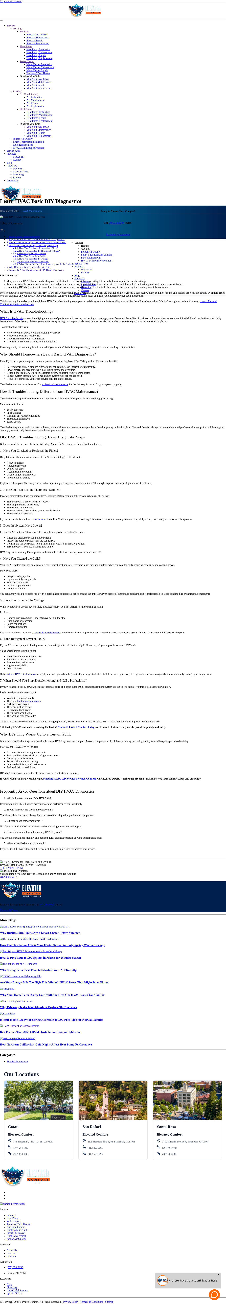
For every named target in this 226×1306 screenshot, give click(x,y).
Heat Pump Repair (36, 55)
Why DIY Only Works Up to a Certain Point (30, 267)
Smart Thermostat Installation (28, 141)
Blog (9, 162)
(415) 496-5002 (95, 1148)
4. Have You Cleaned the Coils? (31, 256)
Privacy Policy (70, 1301)
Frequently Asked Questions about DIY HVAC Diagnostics (36, 270)
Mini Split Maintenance (38, 82)
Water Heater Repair (37, 70)
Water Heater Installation (39, 64)
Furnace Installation (36, 34)
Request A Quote (9, 910)
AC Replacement (35, 106)
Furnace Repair (34, 40)
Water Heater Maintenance (40, 67)
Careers (17, 177)
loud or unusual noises (29, 701)
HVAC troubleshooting (12, 318)
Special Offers (20, 171)
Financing (18, 174)
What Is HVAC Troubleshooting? (24, 236)
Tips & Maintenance (31, 211)
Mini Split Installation (37, 79)
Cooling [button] (85, 248)
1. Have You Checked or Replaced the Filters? (37, 248)
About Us (12, 165)
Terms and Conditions (91, 1301)
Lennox (17, 159)
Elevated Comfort (21, 1134)
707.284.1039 (47, 904)
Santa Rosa (166, 1127)
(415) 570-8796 (95, 1154)
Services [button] (78, 242)
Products (11, 153)
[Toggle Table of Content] (2, 230)
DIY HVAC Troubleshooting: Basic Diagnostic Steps (33, 245)
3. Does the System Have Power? (31, 253)
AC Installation (34, 97)
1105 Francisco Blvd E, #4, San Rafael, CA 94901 (111, 1141)
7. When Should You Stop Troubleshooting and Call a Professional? (47, 264)
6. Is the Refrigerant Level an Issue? (33, 261)
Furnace (24, 31)
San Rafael (92, 1127)
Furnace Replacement (37, 43)
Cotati (13, 1127)
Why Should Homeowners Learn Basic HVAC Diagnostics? (37, 239)
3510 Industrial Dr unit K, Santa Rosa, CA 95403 (185, 1141)
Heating (17, 28)
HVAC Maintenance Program (28, 147)
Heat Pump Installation (38, 49)
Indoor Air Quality (23, 138)
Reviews (17, 168)
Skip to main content (11, 1)
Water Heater (27, 61)
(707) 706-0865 (169, 1154)
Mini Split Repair (35, 85)
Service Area (13, 150)
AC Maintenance (35, 100)
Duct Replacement (23, 144)
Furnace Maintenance (37, 37)
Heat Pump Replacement (39, 58)
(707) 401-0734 (169, 1148)
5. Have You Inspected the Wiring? (32, 259)
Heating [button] (85, 245)
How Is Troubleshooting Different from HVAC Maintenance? (37, 242)
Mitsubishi (18, 156)
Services (11, 25)
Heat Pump (26, 46)
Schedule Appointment (118, 234)
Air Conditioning (29, 94)
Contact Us (12, 180)
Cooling (17, 91)
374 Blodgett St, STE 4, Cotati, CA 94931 (33, 1141)
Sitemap (109, 1301)
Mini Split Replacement (38, 88)
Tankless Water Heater (38, 73)
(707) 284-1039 (20, 1148)
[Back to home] (84, 17)
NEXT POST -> (9, 876)
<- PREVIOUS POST (11, 867)
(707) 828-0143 (20, 1154)
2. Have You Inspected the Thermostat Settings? (38, 251)
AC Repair (32, 103)
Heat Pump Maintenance (39, 52)
